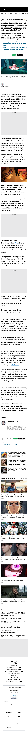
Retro (19, 720)
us (8, 716)
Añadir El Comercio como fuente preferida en (14, 19)
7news (17, 243)
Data (19, 716)
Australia (14, 444)
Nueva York (16, 13)
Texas (11, 13)
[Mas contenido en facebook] (11, 704)
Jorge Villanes (5, 86)
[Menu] (2, 9)
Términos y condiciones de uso (14, 687)
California (7, 13)
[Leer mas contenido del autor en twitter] (18, 421)
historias (8, 444)
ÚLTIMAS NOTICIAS (7, 610)
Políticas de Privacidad (14, 690)
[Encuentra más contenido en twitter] (6, 55)
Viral (4, 444)
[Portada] (14, 664)
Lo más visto (6, 450)
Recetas (19, 723)
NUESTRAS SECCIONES (14, 709)
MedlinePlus (15, 365)
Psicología (21, 13)
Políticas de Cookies (14, 692)
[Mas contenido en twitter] (14, 704)
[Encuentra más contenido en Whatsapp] (9, 55)
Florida (2, 13)
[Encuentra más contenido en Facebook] (2, 55)
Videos (19, 712)
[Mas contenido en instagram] (16, 704)
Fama (9, 720)
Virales (9, 723)
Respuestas (9, 712)
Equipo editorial (14, 665)
